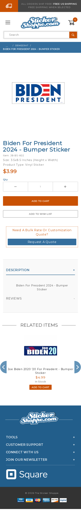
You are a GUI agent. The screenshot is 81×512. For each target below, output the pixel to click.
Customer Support (24, 444)
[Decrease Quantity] (15, 187)
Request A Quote (42, 242)
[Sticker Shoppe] (40, 22)
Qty (5, 179)
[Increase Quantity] (65, 187)
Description (18, 270)
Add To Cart (40, 387)
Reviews (14, 298)
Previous (3, 367)
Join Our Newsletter (26, 459)
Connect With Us (22, 452)
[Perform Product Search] (73, 35)
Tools (12, 437)
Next (77, 367)
